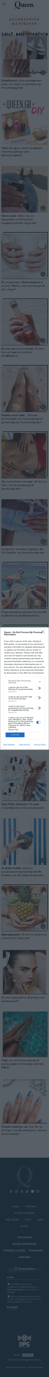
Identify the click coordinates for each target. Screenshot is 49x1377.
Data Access (24, 745)
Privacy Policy (40, 745)
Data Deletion (9, 745)
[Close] (43, 632)
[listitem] (24, 682)
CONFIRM (15, 735)
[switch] (38, 688)
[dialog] (24, 688)
